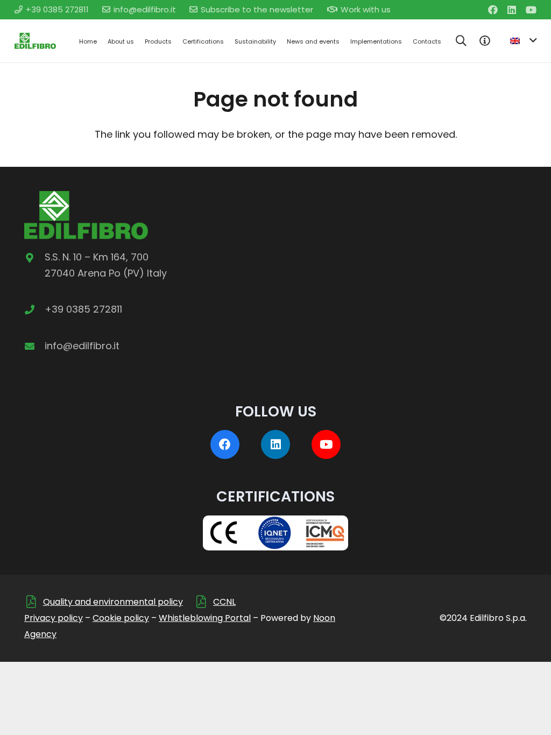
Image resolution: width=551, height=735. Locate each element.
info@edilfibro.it (82, 345)
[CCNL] (203, 602)
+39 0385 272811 (83, 309)
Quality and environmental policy (113, 602)
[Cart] (485, 40)
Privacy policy (53, 618)
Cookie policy (121, 618)
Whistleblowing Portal (205, 618)
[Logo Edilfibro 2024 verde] (35, 41)
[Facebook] (493, 10)
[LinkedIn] (511, 10)
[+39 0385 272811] (34, 309)
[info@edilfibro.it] (34, 346)
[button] (461, 40)
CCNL (224, 602)
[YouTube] (531, 10)
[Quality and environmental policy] (33, 602)
